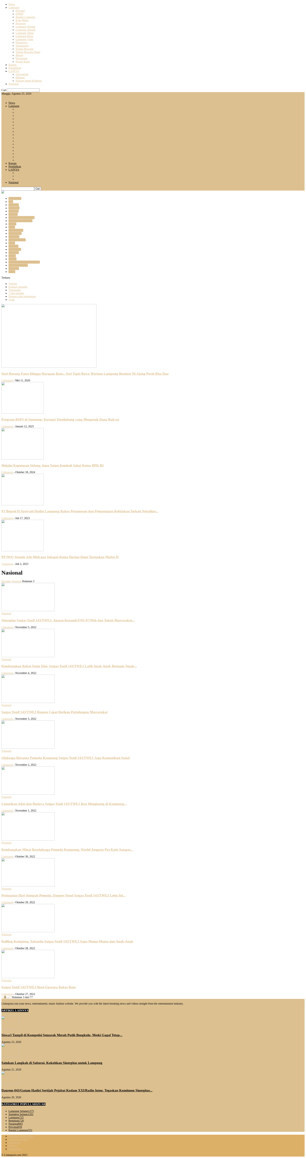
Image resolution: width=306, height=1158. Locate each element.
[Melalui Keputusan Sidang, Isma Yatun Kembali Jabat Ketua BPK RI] (22, 458)
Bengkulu (13, 208)
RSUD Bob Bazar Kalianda (24, 262)
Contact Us (14, 1148)
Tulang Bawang (24, 48)
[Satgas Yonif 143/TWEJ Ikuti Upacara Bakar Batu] (28, 977)
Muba (11, 243)
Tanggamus (22, 45)
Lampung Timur (25, 32)
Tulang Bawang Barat (28, 52)
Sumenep (13, 268)
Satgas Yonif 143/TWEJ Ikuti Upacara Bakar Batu (38, 987)
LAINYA (13, 71)
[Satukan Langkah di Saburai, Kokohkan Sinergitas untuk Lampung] (10, 1055)
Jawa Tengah (15, 230)
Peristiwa (13, 252)
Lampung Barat (24, 36)
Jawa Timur (15, 233)
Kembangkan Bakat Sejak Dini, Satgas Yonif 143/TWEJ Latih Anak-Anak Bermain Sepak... (69, 666)
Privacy (12, 1145)
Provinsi (20, 10)
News (11, 4)
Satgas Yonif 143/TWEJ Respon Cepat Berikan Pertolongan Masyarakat (54, 712)
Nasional (13, 83)
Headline (13, 211)
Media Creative (17, 239)
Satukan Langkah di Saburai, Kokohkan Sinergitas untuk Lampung (51, 1063)
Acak (11, 299)
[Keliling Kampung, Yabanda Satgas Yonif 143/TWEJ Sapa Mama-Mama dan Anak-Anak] (28, 931)
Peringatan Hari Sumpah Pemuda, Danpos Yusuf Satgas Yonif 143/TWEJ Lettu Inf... (63, 895)
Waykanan (21, 58)
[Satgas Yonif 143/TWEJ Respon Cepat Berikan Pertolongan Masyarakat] (28, 701)
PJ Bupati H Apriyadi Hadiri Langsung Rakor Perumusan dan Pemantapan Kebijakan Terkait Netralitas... (79, 511)
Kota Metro (22, 20)
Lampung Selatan (25, 26)
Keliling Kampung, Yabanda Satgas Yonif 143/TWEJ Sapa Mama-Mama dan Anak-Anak (67, 941)
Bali (10, 201)
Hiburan (20, 77)
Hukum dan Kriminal (20, 220)
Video (11, 271)
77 (10, 997)
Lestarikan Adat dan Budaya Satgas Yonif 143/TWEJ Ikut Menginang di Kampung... (64, 804)
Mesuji (19, 55)
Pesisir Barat (23, 61)
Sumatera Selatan (18, 265)
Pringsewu (21, 42)
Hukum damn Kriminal (29, 80)
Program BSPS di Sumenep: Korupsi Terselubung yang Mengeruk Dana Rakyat (60, 419)
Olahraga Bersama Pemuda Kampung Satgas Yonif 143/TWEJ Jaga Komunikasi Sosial (65, 758)
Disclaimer (14, 1142)
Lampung (13, 7)
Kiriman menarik (17, 286)
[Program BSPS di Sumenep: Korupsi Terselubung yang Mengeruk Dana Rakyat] (22, 412)
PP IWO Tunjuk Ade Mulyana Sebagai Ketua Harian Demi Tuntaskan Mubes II (59, 557)
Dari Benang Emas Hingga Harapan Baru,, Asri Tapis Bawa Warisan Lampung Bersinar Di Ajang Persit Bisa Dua (85, 374)
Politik (12, 255)
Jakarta (12, 223)
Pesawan (21, 23)
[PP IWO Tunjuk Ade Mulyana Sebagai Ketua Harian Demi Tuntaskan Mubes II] (22, 550)
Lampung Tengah (25, 29)
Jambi (11, 227)
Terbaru (12, 283)
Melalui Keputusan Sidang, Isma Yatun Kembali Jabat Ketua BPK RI (52, 465)
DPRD (19, 13)
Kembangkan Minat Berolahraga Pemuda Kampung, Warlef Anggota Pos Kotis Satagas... (67, 849)
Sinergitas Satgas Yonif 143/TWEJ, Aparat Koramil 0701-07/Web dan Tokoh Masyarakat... (68, 620)
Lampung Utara (24, 39)
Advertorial (22, 74)
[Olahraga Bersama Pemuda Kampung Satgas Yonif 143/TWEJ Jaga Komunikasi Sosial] (28, 747)
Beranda (6, 581)
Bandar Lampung (25, 17)
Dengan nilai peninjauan (22, 296)
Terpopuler (14, 290)
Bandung (13, 204)
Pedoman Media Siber (20, 1136)
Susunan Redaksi (18, 1139)
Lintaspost (7, 380)
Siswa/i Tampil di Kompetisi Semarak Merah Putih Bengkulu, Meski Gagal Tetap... (61, 1035)
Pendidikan (14, 67)
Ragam (12, 64)
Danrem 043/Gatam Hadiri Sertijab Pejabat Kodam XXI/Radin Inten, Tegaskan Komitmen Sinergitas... (76, 1090)
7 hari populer (16, 293)
